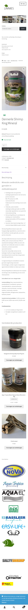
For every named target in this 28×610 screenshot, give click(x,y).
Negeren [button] (4, 602)
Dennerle (7, 160)
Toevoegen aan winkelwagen (11, 149)
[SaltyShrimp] (13, 560)
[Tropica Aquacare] (7, 584)
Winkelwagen (22, 606)
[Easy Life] (13, 526)
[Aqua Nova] (13, 471)
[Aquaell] (13, 496)
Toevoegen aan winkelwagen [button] (14, 360)
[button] (24, 69)
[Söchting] (13, 577)
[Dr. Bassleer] (13, 520)
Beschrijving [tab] (5, 167)
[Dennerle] (13, 509)
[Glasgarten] (13, 533)
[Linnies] (9, 543)
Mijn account (4, 607)
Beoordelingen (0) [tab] (6, 172)
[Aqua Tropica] (13, 484)
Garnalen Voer (14, 60)
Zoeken (4, 26)
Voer (8, 60)
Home (5, 60)
